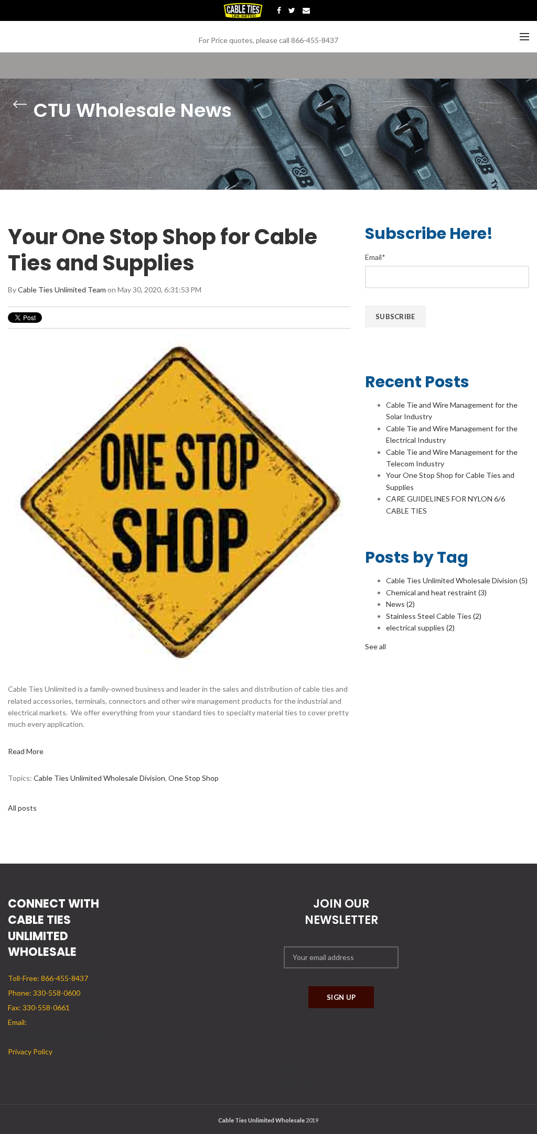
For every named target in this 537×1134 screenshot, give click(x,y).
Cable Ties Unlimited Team (62, 289)
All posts (22, 807)
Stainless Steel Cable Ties (433, 616)
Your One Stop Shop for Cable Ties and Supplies (162, 250)
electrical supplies (420, 627)
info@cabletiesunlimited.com (55, 1036)
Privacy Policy (298, 1047)
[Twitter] (292, 10)
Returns (289, 1066)
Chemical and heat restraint (436, 592)
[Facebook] (279, 10)
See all (375, 646)
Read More (26, 751)
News (400, 603)
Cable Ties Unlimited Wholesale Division (99, 777)
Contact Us (295, 1085)
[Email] (306, 10)
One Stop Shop (193, 777)
